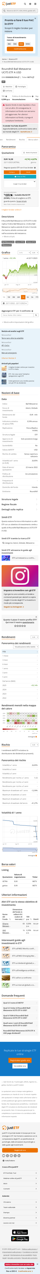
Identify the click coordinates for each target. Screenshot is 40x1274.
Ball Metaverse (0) (8, 242)
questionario (28, 622)
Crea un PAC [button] (21, 177)
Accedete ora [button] (20, 1066)
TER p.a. (27, 918)
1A (23, 297)
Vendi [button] (28, 172)
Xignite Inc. (33, 1082)
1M (8, 297)
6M (18, 297)
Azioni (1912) (20, 242)
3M (13, 297)
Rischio (22, 139)
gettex (4, 1085)
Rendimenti (10, 139)
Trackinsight (18, 1082)
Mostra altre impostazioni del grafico (18, 322)
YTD (37, 297)
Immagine (31, 737)
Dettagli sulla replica (12, 509)
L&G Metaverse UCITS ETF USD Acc (6, 931)
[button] (8, 87)
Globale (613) (31, 242)
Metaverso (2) (6, 245)
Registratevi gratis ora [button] (20, 1060)
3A (28, 297)
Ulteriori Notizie (8, 358)
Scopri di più (22, 201)
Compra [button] (12, 172)
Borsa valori (33, 139)
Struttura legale (10, 499)
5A (32, 297)
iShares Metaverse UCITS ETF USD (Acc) (6, 925)
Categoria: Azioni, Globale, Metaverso (19, 543)
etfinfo (26, 1082)
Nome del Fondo (5, 916)
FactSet (9, 1085)
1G (4, 297)
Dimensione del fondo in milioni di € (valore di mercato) (17, 914)
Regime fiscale (9, 504)
